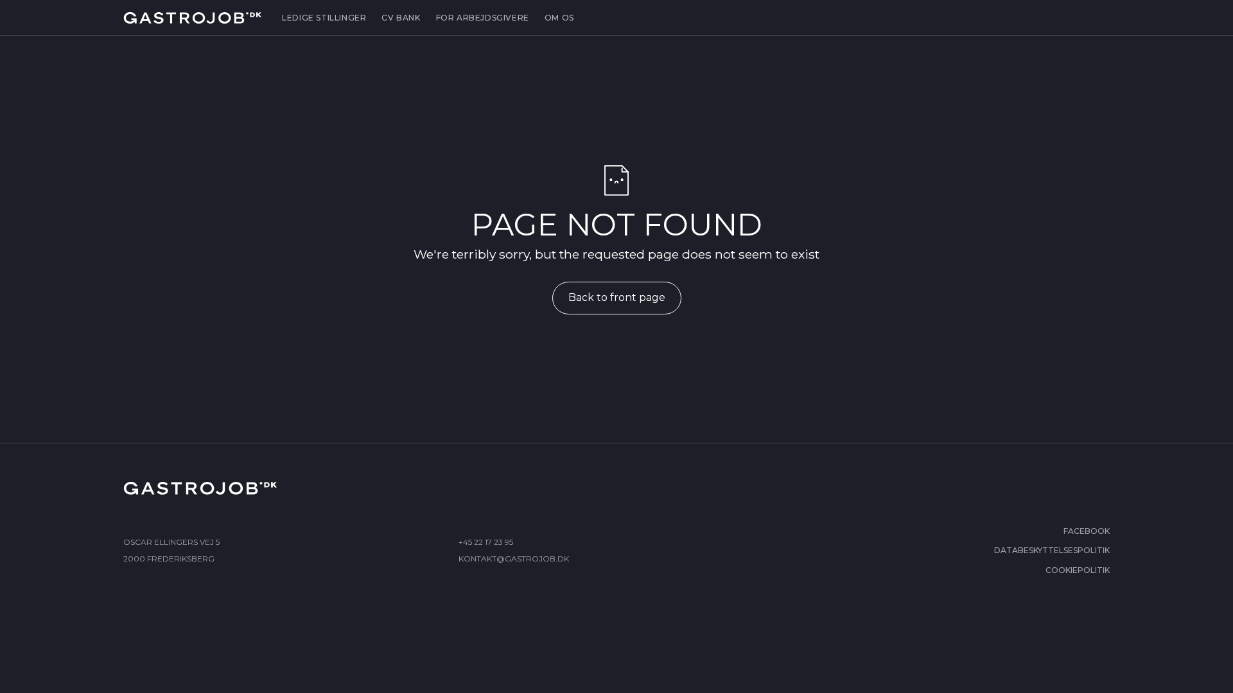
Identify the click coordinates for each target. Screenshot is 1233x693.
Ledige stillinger (324, 17)
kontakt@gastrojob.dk (514, 558)
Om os (559, 17)
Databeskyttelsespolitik (1052, 550)
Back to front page (616, 297)
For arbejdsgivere (482, 17)
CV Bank (400, 17)
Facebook (1086, 531)
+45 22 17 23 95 (486, 542)
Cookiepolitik (1077, 570)
